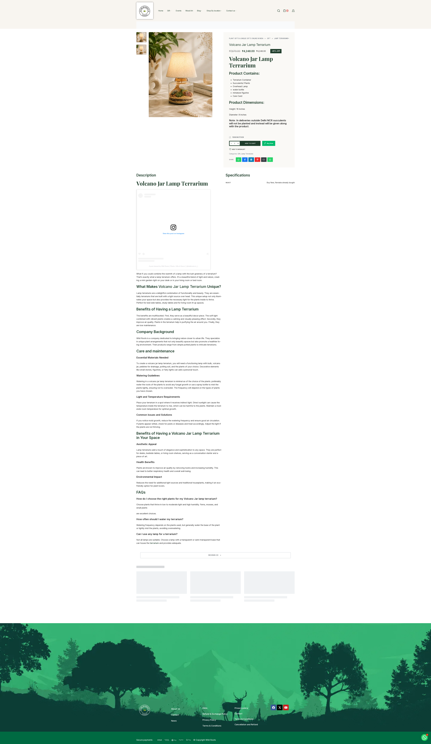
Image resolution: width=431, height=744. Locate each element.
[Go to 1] (141, 37)
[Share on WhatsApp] (238, 159)
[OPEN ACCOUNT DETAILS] (293, 10)
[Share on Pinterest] (257, 159)
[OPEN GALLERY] (180, 74)
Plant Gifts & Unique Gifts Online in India (246, 38)
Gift (268, 38)
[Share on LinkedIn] (251, 159)
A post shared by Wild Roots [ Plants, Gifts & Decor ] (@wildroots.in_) (173, 266)
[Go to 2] (141, 50)
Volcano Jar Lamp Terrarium (182, 286)
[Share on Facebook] (245, 159)
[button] (215, 555)
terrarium (154, 543)
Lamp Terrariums (247, 154)
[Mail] (264, 159)
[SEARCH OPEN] (278, 10)
